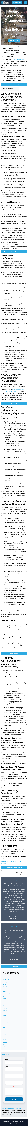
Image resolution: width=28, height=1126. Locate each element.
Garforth (22, 861)
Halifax (4, 1037)
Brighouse (5, 1022)
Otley (4, 1027)
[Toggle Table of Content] (15, 89)
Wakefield (5, 989)
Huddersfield (6, 1025)
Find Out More (14, 653)
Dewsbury (5, 1001)
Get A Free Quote (14, 966)
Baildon (5, 1032)
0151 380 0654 (17, 2)
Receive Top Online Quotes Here (14, 403)
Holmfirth (5, 1039)
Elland (4, 1034)
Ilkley (4, 1044)
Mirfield (5, 1015)
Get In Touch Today (14, 84)
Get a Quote (13, 40)
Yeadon (5, 1017)
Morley (4, 998)
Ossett (4, 996)
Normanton (10, 861)
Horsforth (5, 1010)
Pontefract (3, 861)
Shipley (5, 1029)
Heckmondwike (7, 1005)
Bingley (5, 1041)
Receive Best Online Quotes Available (14, 251)
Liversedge (6, 1013)
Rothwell (3, 863)
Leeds (4, 991)
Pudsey (5, 1008)
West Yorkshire (7, 993)
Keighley (5, 1046)
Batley (4, 1003)
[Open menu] (25, 2)
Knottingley (16, 861)
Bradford (5, 1020)
